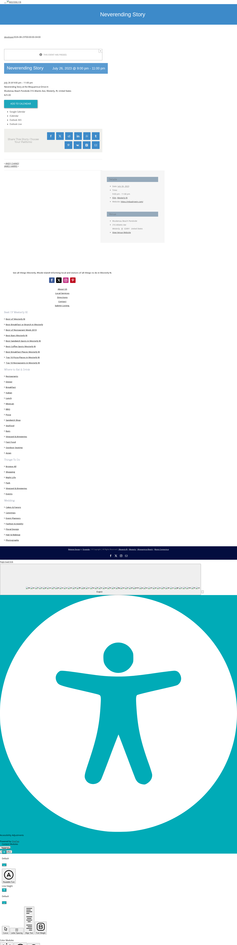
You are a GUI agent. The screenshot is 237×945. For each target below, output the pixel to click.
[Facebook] (52, 280)
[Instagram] (66, 280)
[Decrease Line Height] (4, 902)
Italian (9, 392)
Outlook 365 (16, 120)
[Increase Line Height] (4, 890)
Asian (8, 453)
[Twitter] (59, 280)
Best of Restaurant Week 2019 (21, 330)
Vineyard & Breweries (16, 436)
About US (62, 289)
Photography (12, 540)
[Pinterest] (73, 280)
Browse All (11, 466)
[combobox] (100, 579)
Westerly (132, 549)
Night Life (11, 477)
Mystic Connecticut (161, 549)
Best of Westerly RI (15, 319)
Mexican (10, 403)
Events (9, 493)
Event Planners (13, 518)
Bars (8, 431)
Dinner (9, 381)
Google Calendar (17, 111)
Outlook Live (16, 124)
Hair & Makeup (13, 534)
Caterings (10, 512)
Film (114, 197)
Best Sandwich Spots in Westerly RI (23, 341)
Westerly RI (122, 197)
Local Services (62, 293)
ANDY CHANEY (12, 163)
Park (8, 482)
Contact (62, 301)
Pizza (8, 414)
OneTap (15, 841)
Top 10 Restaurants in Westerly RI (23, 362)
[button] (202, 591)
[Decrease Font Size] (4, 864)
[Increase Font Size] (4, 852)
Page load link (6, 561)
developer (9, 37)
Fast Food (11, 442)
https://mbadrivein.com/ (132, 201)
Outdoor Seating (14, 447)
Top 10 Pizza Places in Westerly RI (23, 357)
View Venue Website (121, 232)
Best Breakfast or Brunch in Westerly (24, 324)
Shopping (10, 472)
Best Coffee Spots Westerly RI (21, 346)
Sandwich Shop (13, 420)
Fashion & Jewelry (14, 523)
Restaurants (12, 376)
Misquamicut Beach (145, 549)
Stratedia (86, 549)
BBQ (8, 409)
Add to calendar (20, 103)
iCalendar (14, 115)
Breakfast (11, 387)
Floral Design (12, 529)
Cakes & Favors (13, 507)
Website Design (74, 549)
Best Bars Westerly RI (16, 335)
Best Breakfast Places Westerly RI (23, 351)
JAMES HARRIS (10, 166)
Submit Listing (62, 305)
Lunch (9, 398)
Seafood (10, 425)
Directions (62, 297)
